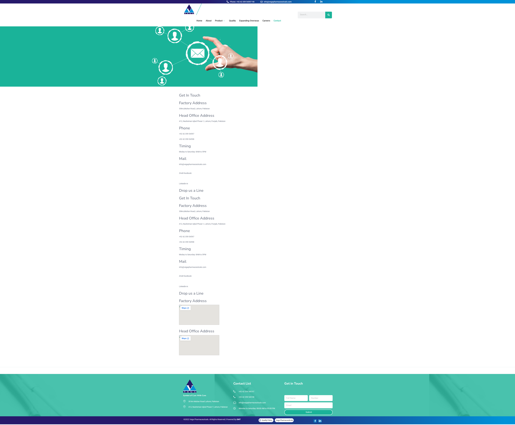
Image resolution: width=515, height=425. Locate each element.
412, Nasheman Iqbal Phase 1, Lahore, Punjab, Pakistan (202, 121)
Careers (266, 20)
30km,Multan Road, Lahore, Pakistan (194, 109)
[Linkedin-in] (320, 421)
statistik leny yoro (217, 360)
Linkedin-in (183, 184)
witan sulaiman (203, 360)
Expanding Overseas (249, 20)
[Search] (328, 15)
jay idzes (247, 360)
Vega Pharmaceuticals (284, 420)
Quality (232, 20)
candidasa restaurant (302, 360)
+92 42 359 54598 (186, 139)
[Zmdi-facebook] (315, 421)
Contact (277, 20)
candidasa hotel (286, 360)
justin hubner (190, 360)
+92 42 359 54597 (186, 134)
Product (218, 20)
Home (199, 20)
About (208, 20)
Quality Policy (267, 420)
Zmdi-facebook (185, 173)
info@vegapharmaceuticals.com (192, 164)
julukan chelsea (258, 360)
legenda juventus (272, 360)
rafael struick (238, 360)
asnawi (182, 360)
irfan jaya (229, 360)
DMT (239, 419)
